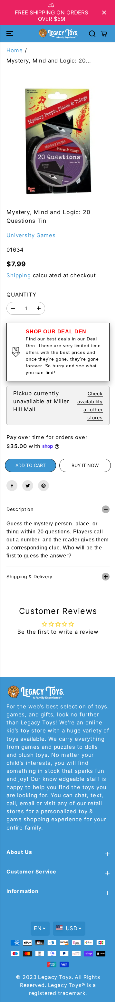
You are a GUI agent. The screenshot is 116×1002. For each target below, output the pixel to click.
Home (14, 50)
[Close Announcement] (104, 12)
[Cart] (104, 33)
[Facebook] (11, 485)
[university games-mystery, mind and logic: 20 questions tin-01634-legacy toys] (58, 142)
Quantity (21, 294)
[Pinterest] (43, 485)
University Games (30, 235)
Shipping (18, 275)
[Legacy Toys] (58, 33)
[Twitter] (27, 485)
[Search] (92, 33)
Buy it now (85, 465)
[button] (10, 33)
